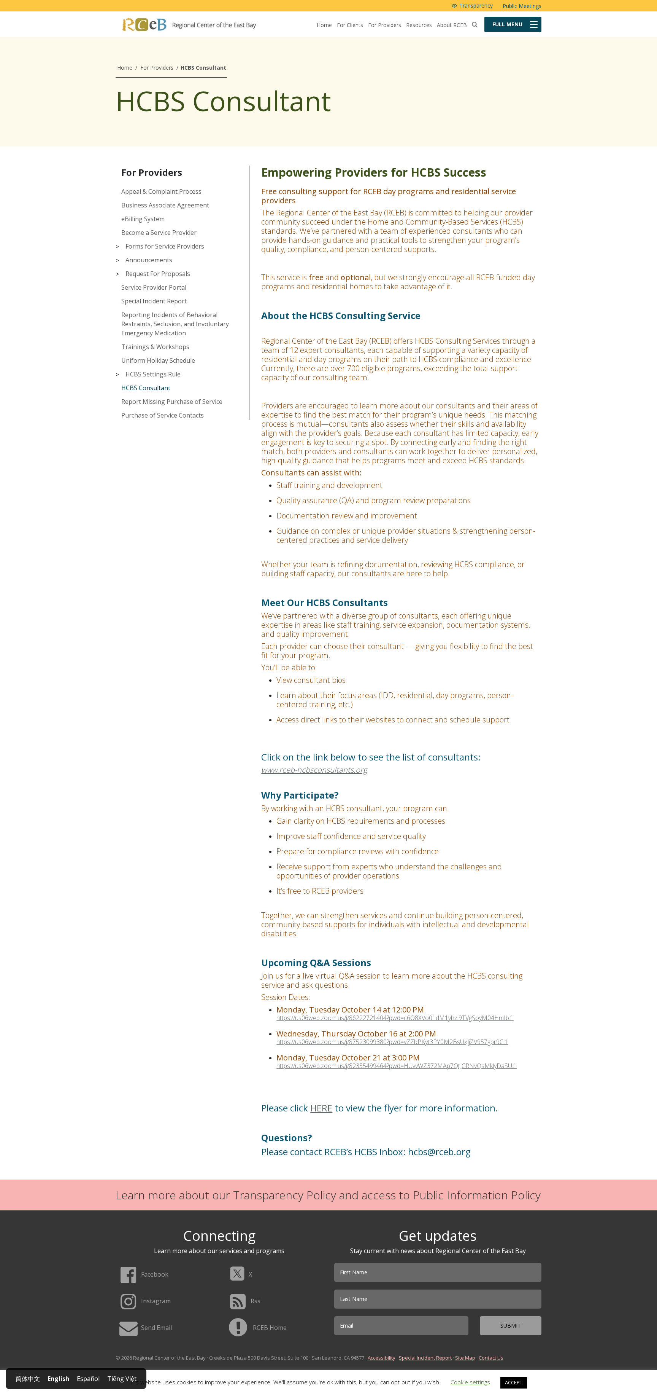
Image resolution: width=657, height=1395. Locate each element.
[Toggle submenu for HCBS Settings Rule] (120, 374)
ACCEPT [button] (513, 1382)
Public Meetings (522, 6)
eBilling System (143, 219)
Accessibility (381, 1357)
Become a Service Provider (159, 232)
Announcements (148, 260)
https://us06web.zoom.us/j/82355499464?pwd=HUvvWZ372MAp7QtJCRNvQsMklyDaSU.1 (396, 1066)
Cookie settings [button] (470, 1382)
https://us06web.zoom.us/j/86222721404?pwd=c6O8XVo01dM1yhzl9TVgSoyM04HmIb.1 (395, 1018)
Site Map (465, 1357)
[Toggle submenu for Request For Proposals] (120, 274)
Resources (419, 25)
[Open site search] (475, 24)
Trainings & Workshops (155, 347)
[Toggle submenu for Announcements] (120, 260)
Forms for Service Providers (164, 246)
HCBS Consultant (145, 388)
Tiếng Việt (121, 1378)
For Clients (350, 25)
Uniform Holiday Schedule (158, 360)
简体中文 (28, 1378)
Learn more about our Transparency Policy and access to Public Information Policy (328, 1195)
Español (88, 1378)
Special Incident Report (154, 301)
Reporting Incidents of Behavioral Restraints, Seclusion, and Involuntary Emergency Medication (175, 324)
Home (324, 25)
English (58, 1378)
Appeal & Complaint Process (161, 191)
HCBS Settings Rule (153, 374)
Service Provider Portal (153, 287)
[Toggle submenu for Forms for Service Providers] (120, 247)
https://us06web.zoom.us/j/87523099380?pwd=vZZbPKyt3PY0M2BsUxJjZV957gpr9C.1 (392, 1042)
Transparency (476, 5)
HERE (321, 1108)
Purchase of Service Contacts (162, 415)
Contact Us (491, 1357)
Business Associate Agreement (165, 205)
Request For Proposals (157, 273)
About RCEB (452, 25)
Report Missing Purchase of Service (171, 401)
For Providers (384, 25)
